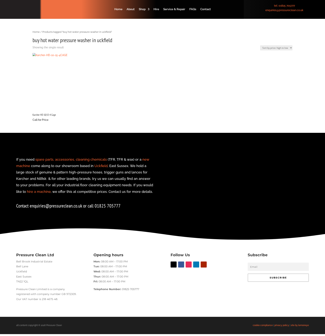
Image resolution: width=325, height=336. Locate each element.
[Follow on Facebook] (181, 265)
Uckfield (101, 166)
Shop (142, 9)
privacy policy (281, 325)
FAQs (192, 9)
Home (118, 9)
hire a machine (39, 192)
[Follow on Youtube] (204, 265)
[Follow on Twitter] (174, 265)
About (131, 9)
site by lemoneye (300, 325)
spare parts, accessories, (55, 159)
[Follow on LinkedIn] (196, 265)
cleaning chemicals (91, 159)
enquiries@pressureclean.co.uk (284, 10)
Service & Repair (174, 9)
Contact (205, 9)
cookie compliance (263, 325)
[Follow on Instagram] (189, 265)
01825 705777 (287, 5)
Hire (156, 9)
